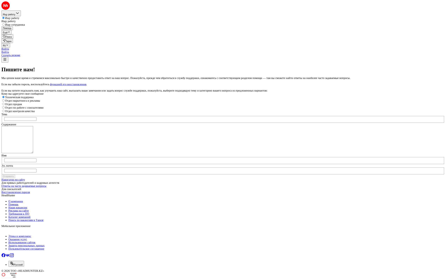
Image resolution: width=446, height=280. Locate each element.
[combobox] (16, 264)
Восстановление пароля (15, 192)
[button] (5, 48)
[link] (7, 36)
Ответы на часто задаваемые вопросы (23, 185)
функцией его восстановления (68, 84)
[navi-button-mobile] (4, 60)
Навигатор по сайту (13, 179)
